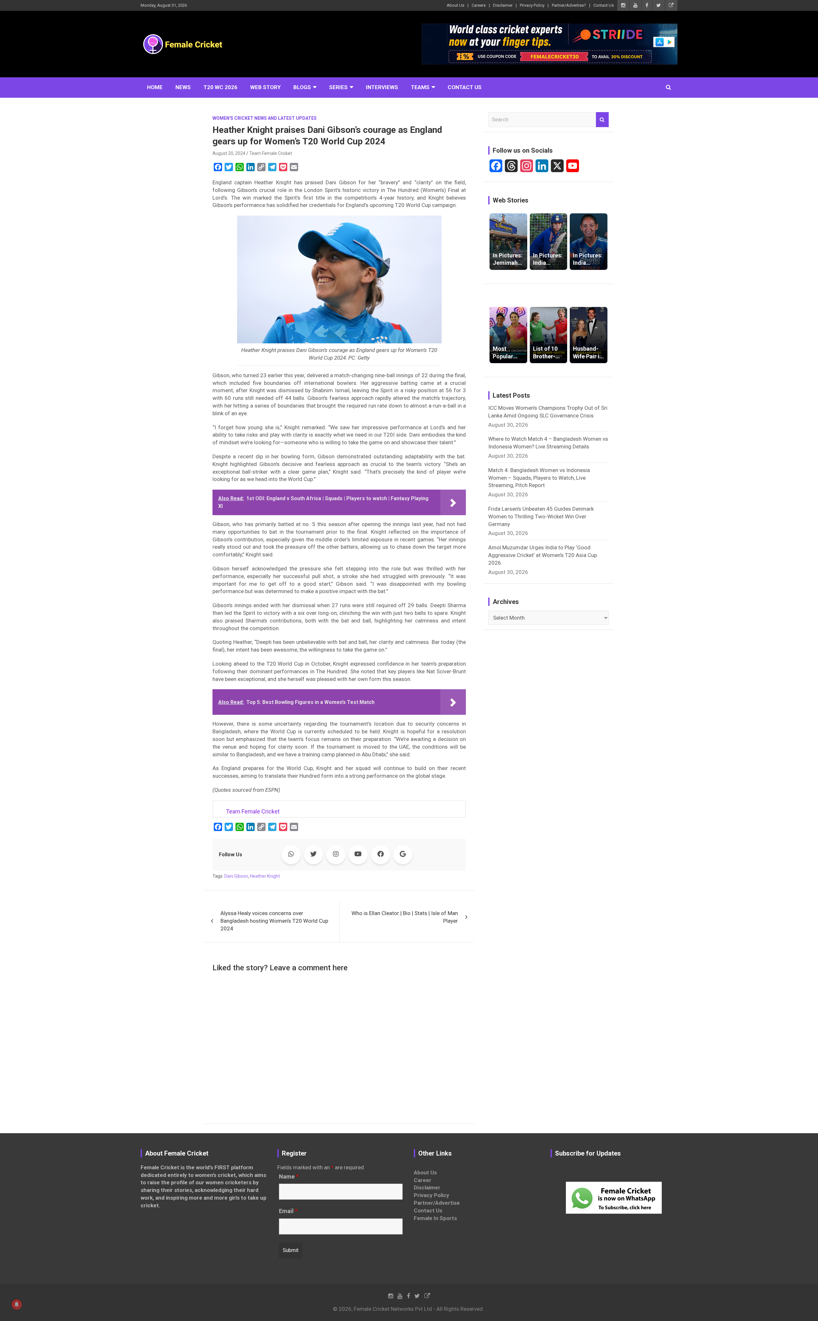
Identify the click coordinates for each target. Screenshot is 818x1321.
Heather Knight (265, 876)
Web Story (265, 87)
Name (288, 1176)
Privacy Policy (532, 5)
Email (288, 1211)
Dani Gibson (236, 876)
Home (155, 87)
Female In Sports (435, 1218)
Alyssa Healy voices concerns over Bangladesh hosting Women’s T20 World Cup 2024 (274, 921)
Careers (479, 5)
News (183, 87)
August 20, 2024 (228, 153)
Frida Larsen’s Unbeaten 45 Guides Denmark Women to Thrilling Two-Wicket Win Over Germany (541, 516)
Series (338, 87)
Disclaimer (503, 5)
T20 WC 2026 (220, 87)
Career (422, 1180)
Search (602, 119)
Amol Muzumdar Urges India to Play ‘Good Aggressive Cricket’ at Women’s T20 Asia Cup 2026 (542, 555)
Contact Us (603, 5)
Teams (420, 87)
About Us (455, 5)
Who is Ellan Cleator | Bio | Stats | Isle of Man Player (404, 917)
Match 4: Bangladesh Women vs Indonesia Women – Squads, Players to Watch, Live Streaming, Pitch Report (539, 478)
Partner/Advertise (437, 1203)
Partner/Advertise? (569, 5)
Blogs (302, 87)
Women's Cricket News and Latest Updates (264, 118)
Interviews (382, 87)
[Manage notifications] (17, 1304)
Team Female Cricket (270, 153)
